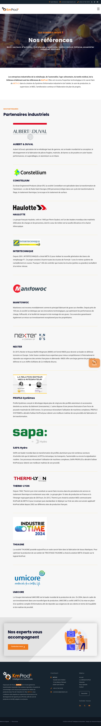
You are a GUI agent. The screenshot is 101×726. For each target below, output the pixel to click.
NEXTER (17, 346)
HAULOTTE (19, 214)
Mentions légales (4, 721)
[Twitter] (85, 705)
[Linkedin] (80, 705)
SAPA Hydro (20, 447)
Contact (81, 687)
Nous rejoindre (83, 684)
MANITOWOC (21, 302)
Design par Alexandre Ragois (93, 721)
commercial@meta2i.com (60, 692)
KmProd (44, 80)
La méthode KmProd (85, 680)
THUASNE (18, 544)
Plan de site (15, 721)
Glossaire (82, 682)
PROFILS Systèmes (24, 398)
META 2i (16, 83)
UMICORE (18, 592)
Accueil (81, 677)
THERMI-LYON (21, 486)
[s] (94, 363)
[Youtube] (89, 705)
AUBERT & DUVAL (23, 144)
